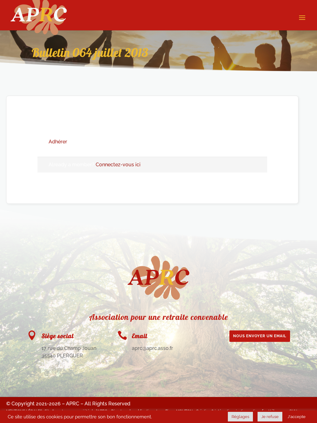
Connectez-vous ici (118, 165)
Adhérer (58, 142)
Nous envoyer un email (259, 336)
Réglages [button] (240, 416)
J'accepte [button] (297, 416)
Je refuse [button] (270, 416)
